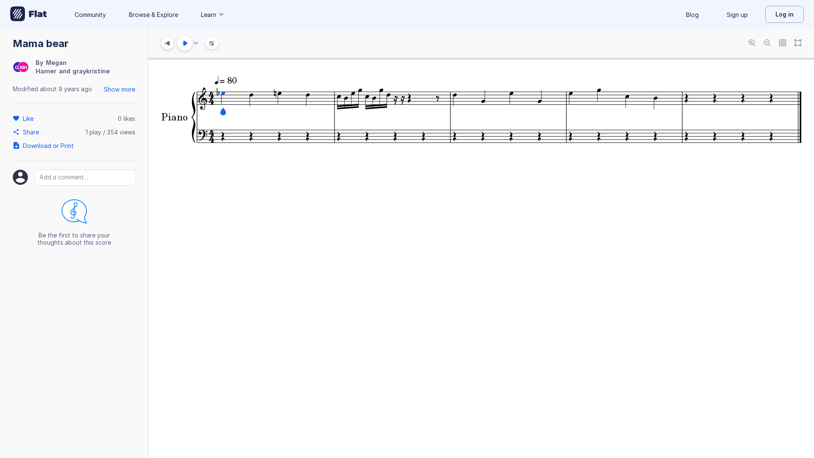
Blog (692, 14)
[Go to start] (167, 43)
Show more (119, 89)
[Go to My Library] (28, 14)
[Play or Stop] (184, 43)
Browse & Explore (153, 14)
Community (90, 14)
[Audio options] (195, 43)
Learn (208, 14)
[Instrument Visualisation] (212, 43)
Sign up (737, 14)
